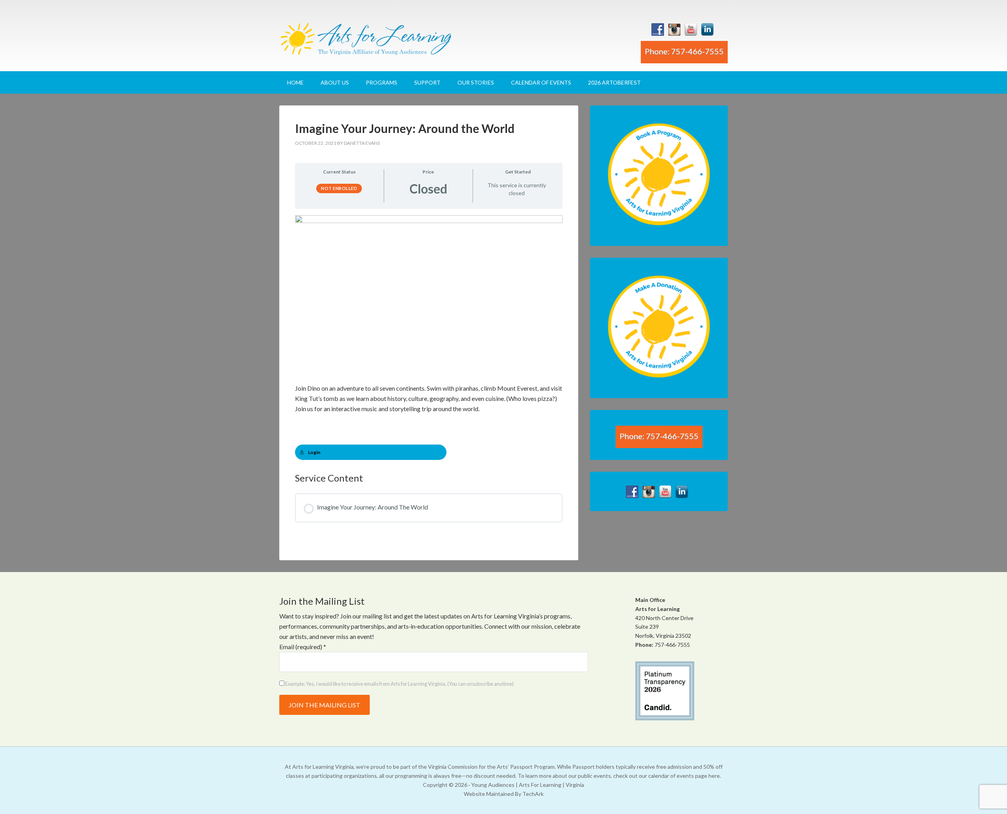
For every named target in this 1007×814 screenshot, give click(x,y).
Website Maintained (489, 793)
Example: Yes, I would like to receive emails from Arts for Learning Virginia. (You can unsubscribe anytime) (399, 684)
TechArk (533, 793)
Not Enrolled (339, 188)
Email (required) (302, 646)
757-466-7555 (672, 644)
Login (314, 452)
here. (714, 775)
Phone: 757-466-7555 (684, 51)
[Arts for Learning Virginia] (365, 42)
